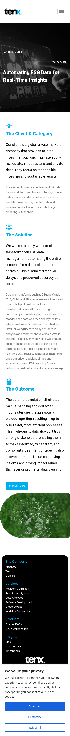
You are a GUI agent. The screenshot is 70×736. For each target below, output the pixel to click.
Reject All (35, 727)
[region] (35, 700)
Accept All (35, 706)
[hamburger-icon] (61, 11)
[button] (58, 62)
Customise (35, 717)
